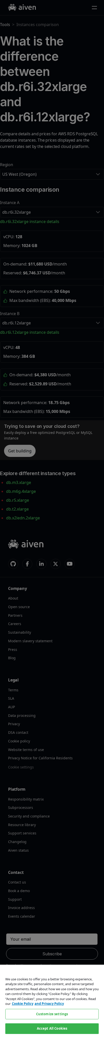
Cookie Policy (22, 1003)
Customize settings (52, 1014)
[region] (52, 1001)
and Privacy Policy (49, 1003)
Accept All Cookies (52, 1028)
